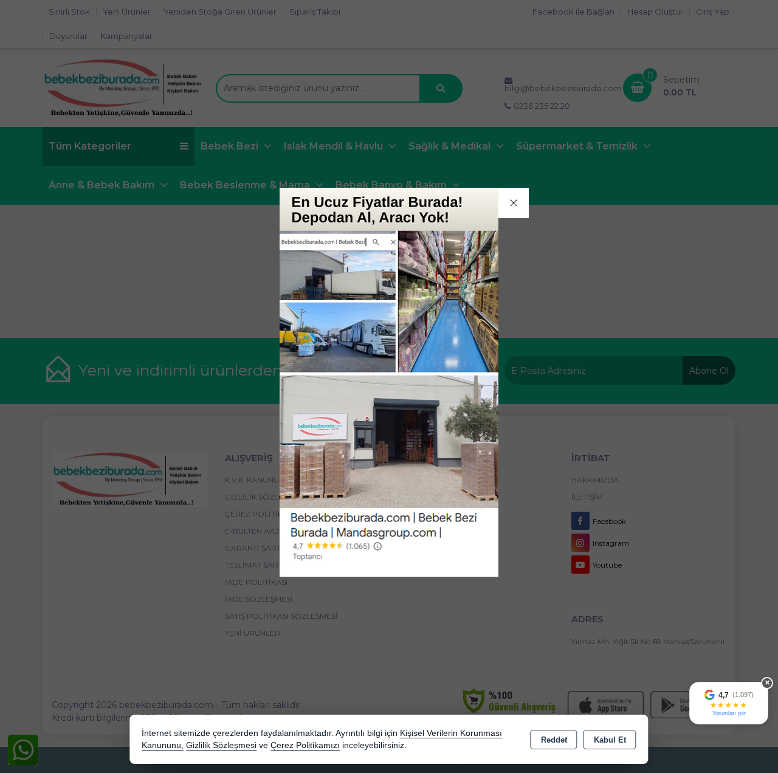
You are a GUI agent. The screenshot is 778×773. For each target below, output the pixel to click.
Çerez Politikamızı (305, 745)
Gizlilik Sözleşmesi (221, 745)
